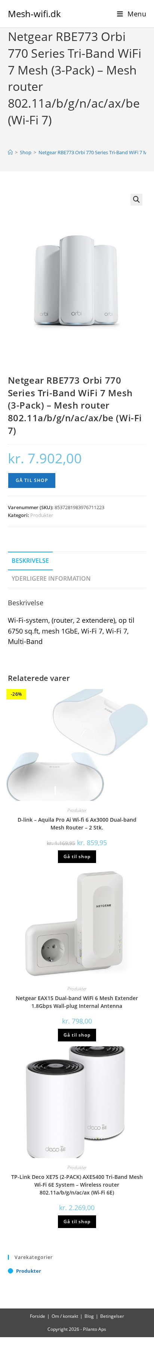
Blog (89, 1316)
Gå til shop (32, 480)
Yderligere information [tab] (51, 578)
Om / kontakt (65, 1316)
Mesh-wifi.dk (34, 13)
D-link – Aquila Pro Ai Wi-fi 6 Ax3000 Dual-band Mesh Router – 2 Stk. (77, 823)
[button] (136, 200)
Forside (37, 1316)
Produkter (41, 515)
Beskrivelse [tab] (30, 560)
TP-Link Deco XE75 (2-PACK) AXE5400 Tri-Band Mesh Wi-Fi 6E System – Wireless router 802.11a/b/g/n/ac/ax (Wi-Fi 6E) (77, 1184)
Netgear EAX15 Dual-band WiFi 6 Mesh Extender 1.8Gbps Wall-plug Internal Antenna (77, 1001)
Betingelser (112, 1316)
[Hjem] (10, 152)
